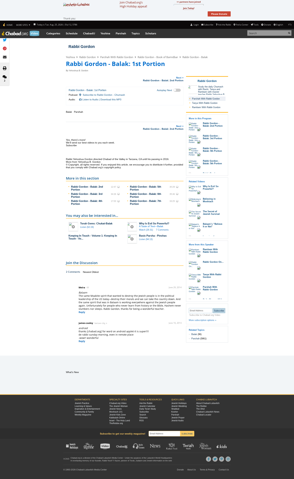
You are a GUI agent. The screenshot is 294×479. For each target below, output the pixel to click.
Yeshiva (105, 33)
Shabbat (175, 409)
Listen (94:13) (146, 239)
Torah (132, 461)
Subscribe (144, 412)
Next (163, 79)
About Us (191, 470)
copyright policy (112, 167)
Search (142, 415)
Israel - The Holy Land (119, 420)
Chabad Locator (203, 415)
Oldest (95, 272)
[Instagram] (228, 459)
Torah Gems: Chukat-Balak (96, 223)
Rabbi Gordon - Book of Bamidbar (158, 57)
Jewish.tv (105, 446)
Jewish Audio (177, 420)
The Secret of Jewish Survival (211, 212)
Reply (82, 312)
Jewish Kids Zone (117, 415)
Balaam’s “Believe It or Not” (212, 225)
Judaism (139, 461)
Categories (53, 33)
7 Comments (162, 230)
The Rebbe (201, 406)
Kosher (174, 412)
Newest (87, 272)
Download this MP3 (110, 99)
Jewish (150, 461)
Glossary (143, 417)
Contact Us (224, 470)
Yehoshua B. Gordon (78, 70)
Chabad (99, 458)
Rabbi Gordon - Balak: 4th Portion (212, 149)
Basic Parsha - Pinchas (153, 235)
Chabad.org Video (117, 403)
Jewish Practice (82, 403)
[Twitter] (215, 459)
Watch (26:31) (146, 230)
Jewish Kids (222, 446)
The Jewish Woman (118, 406)
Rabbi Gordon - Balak (195, 57)
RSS (141, 420)
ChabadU (89, 33)
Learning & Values (83, 406)
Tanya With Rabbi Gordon (204, 103)
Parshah (121, 33)
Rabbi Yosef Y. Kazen (111, 461)
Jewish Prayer (178, 417)
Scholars (150, 33)
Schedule (72, 33)
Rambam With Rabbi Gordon (206, 107)
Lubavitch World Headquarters (159, 458)
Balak (194, 334)
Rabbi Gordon (81, 46)
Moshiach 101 (116, 412)
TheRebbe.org (116, 423)
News (155, 446)
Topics (135, 33)
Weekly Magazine (83, 415)
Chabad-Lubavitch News (207, 412)
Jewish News (115, 409)
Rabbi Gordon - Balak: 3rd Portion (212, 137)
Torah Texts (188, 446)
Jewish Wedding (179, 406)
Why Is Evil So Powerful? (154, 223)
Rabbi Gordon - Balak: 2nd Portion (213, 124)
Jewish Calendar (147, 406)
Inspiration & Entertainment (87, 409)
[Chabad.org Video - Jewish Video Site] (20, 33)
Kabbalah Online (117, 417)
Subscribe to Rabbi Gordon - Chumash (104, 94)
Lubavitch (107, 458)
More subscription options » (202, 320)
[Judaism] (8, 25)
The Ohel (200, 409)
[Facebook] (208, 459)
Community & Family (84, 412)
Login (196, 24)
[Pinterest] (221, 459)
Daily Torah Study (147, 409)
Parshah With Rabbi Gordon (116, 57)
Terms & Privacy (207, 470)
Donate (267, 24)
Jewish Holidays (179, 403)
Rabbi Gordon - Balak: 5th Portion (212, 162)
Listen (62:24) (87, 227)
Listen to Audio (90, 99)
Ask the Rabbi (224, 24)
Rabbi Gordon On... (213, 262)
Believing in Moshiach (209, 200)
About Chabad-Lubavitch (208, 403)
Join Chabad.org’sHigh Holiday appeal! (133, 4)
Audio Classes (138, 446)
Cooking (172, 446)
